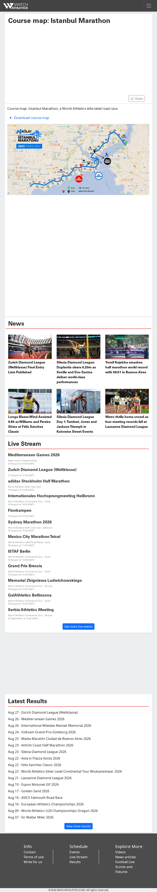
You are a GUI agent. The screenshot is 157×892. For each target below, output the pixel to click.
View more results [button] (78, 826)
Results (75, 862)
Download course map (31, 117)
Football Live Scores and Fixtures (125, 867)
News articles (125, 857)
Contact (30, 852)
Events (75, 852)
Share (139, 99)
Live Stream (78, 857)
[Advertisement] (78, 62)
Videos (120, 852)
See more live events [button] (78, 626)
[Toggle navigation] (149, 6)
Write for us (33, 862)
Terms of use (34, 857)
